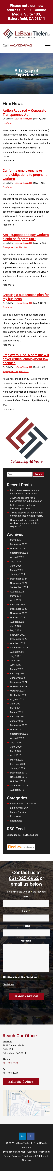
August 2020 (17, 738)
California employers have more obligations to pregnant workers (25, 175)
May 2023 (15, 630)
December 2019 (18, 772)
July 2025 (15, 561)
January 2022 (17, 677)
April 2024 (15, 600)
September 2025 (19, 552)
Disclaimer (8, 984)
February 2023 (18, 634)
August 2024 (17, 591)
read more (8, 160)
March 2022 (16, 669)
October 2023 (17, 617)
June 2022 (16, 660)
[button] (48, 45)
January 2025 (17, 574)
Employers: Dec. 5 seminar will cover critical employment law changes (26, 359)
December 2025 (18, 544)
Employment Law (10, 247)
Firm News (7, 123)
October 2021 (17, 690)
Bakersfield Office (20, 1081)
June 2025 (16, 565)
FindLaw (26, 1160)
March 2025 (16, 570)
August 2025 (17, 557)
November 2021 (18, 686)
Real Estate (16, 820)
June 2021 (16, 703)
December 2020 (18, 725)
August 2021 (17, 699)
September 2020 (19, 733)
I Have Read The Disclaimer (23, 977)
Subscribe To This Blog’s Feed (22, 834)
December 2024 (18, 578)
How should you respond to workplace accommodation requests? (24, 523)
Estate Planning (18, 812)
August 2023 (17, 621)
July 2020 (15, 742)
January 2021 (17, 721)
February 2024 (18, 604)
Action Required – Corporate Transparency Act (24, 113)
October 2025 (17, 548)
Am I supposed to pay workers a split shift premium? (26, 237)
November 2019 (18, 776)
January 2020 (17, 768)
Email (26, 911)
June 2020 (16, 746)
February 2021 (18, 716)
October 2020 (17, 729)
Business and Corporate (23, 803)
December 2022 (18, 639)
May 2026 (15, 540)
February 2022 (18, 673)
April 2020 (15, 755)
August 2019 (17, 789)
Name (26, 896)
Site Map (20, 1151)
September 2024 (19, 587)
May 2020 (15, 751)
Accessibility (34, 1151)
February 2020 (18, 764)
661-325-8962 (21, 45)
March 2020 (16, 759)
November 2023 (18, 613)
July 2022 (15, 656)
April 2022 (15, 664)
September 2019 (19, 785)
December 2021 (18, 682)
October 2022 (17, 643)
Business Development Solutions (29, 1156)
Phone (26, 925)
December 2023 (18, 608)
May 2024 (15, 595)
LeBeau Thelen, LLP (24, 119)
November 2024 (18, 583)
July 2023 (15, 626)
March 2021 (16, 712)
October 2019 (17, 781)
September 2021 (19, 695)
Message (26, 940)
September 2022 (19, 647)
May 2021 (15, 708)
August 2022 (17, 652)
